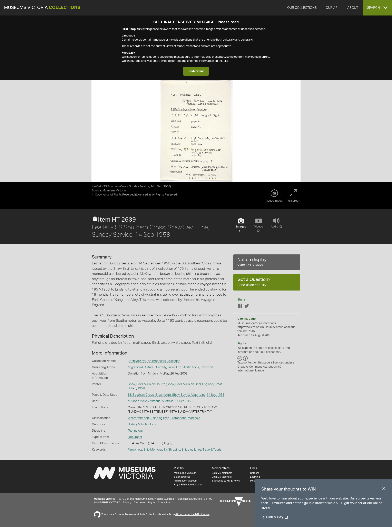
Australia (168, 401)
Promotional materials (185, 418)
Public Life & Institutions (183, 367)
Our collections (302, 7)
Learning (255, 477)
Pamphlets (135, 449)
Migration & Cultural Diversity (147, 367)
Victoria (155, 401)
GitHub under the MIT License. (192, 514)
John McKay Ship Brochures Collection (154, 360)
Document (135, 437)
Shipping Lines (191, 449)
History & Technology (142, 424)
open (261, 348)
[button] (377, 7)
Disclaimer (140, 502)
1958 (141, 388)
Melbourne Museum (185, 473)
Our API (332, 7)
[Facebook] (239, 307)
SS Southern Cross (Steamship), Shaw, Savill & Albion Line (166, 394)
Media (253, 480)
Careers (254, 473)
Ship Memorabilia (155, 449)
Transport (206, 367)
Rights (151, 502)
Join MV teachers (222, 477)
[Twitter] (246, 307)
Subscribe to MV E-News (226, 480)
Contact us (164, 502)
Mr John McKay (138, 401)
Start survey (274, 517)
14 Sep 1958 (215, 394)
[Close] (383, 489)
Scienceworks (182, 477)
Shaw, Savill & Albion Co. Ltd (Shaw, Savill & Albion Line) (164, 384)
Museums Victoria (42, 8)
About (352, 7)
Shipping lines (159, 418)
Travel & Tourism (213, 449)
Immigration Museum (185, 480)
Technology (135, 430)
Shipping (174, 449)
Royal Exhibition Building (188, 484)
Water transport (138, 418)
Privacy (127, 502)
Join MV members (222, 473)
